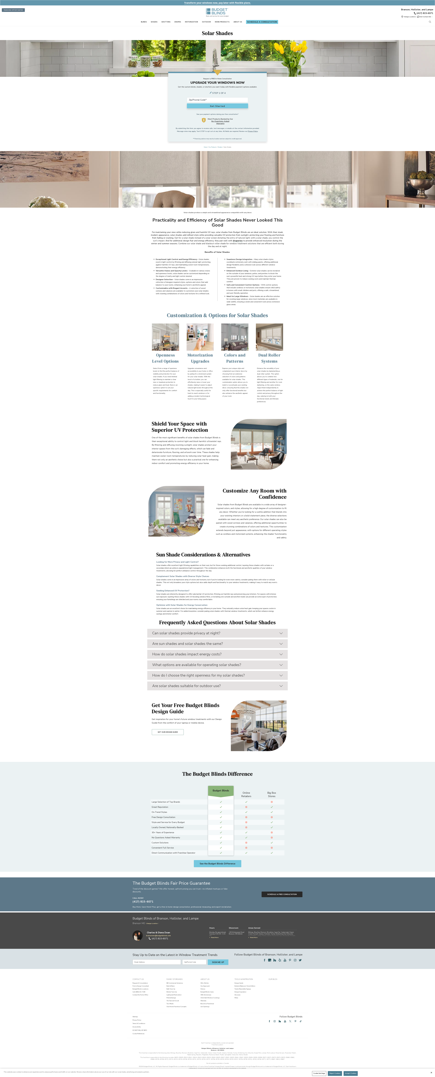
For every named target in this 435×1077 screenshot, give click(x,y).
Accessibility (137, 1027)
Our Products (212, 147)
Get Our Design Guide (168, 732)
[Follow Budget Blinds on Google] (269, 960)
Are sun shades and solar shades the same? (187, 643)
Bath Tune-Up (171, 989)
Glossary (237, 995)
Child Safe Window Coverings (210, 998)
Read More (215, 937)
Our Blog (272, 979)
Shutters (165, 22)
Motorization (191, 22)
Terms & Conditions (139, 1023)
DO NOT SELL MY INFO (140, 1030)
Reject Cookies (335, 1073)
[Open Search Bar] (430, 22)
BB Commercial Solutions (175, 983)
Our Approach (205, 986)
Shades (154, 22)
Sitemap (135, 1017)
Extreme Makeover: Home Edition (244, 986)
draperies (238, 240)
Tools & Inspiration (243, 979)
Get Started (217, 106)
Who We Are (205, 983)
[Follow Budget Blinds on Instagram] (295, 960)
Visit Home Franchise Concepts (176, 1007)
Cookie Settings (319, 1073)
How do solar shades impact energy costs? (186, 654)
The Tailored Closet (173, 1001)
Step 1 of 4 (219, 93)
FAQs (236, 998)
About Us (237, 22)
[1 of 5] (213, 203)
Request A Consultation (140, 983)
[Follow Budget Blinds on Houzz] (274, 960)
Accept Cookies (350, 1073)
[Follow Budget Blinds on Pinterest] (290, 960)
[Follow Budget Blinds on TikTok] (300, 1021)
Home (205, 147)
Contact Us (138, 979)
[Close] (431, 1072)
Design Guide (238, 983)
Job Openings (205, 1007)
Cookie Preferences (138, 1034)
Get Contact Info (425, 17)
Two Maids (170, 1004)
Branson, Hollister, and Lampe (417, 9)
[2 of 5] (215, 203)
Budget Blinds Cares (207, 992)
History (203, 989)
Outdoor (206, 22)
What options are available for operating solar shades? (196, 664)
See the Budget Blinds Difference (217, 863)
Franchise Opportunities (13, 10)
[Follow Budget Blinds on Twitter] (300, 960)
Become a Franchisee (207, 1004)
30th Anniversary (206, 995)
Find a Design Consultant (141, 986)
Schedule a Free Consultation (282, 894)
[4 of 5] (219, 203)
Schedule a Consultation (262, 21)
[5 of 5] (222, 203)
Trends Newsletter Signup (242, 989)
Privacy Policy (253, 131)
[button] (408, 17)
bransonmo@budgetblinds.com (158, 936)
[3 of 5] (217, 203)
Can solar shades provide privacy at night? (186, 633)
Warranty (203, 1001)
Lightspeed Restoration (174, 995)
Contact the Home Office (140, 995)
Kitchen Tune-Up (172, 992)
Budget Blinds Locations (140, 989)
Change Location (152, 923)
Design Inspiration (240, 992)
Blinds (144, 22)
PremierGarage (171, 998)
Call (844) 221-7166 (139, 992)
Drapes (177, 22)
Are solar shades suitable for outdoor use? (186, 685)
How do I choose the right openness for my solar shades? (198, 675)
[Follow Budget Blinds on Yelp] (280, 960)
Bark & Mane (170, 986)
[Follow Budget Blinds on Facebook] (264, 960)
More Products (222, 22)
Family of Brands (175, 979)
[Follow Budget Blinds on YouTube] (285, 960)
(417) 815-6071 (425, 13)
